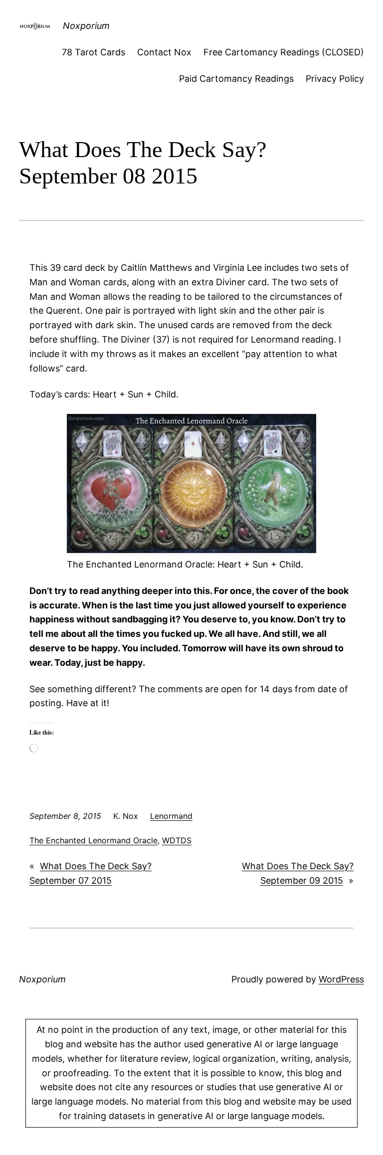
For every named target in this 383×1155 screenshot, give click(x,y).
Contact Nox (164, 52)
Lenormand (171, 816)
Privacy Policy (335, 78)
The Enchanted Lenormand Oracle (93, 840)
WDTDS (177, 840)
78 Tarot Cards (93, 52)
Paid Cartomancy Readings (236, 78)
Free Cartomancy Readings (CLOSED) (283, 52)
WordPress (341, 979)
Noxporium (86, 25)
